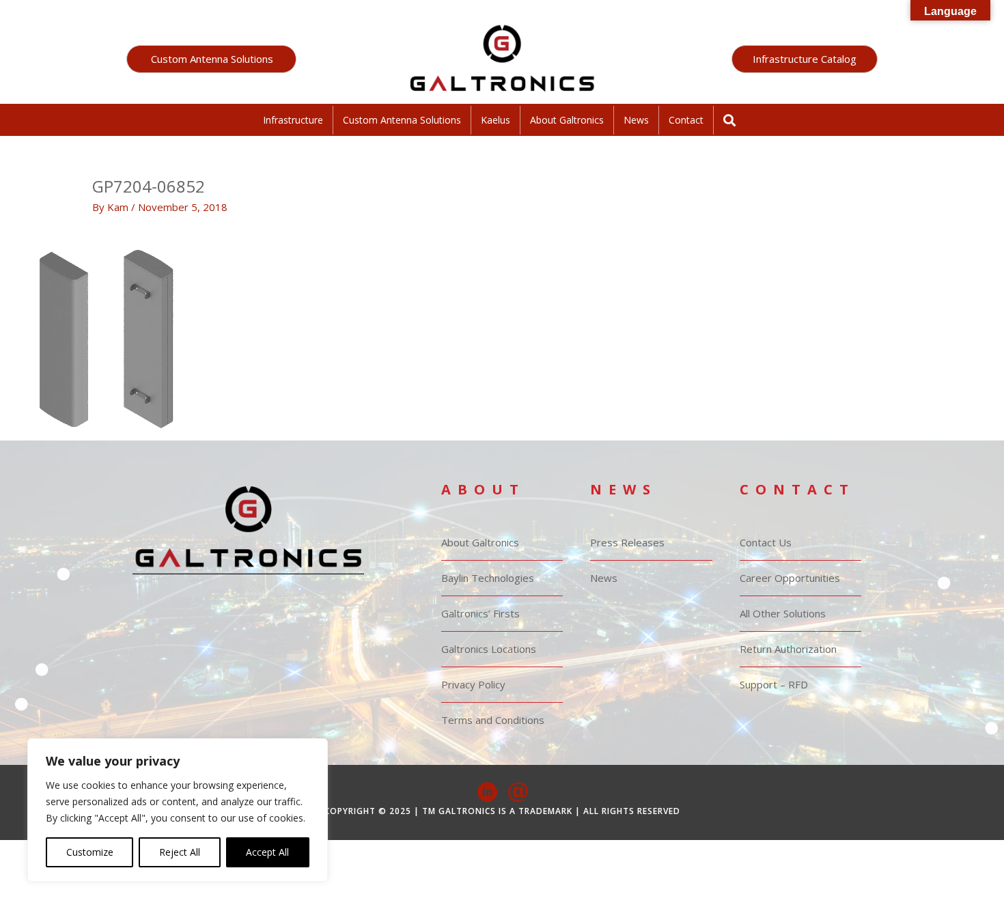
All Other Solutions (783, 613)
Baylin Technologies (487, 578)
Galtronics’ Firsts (480, 613)
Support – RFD (774, 684)
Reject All (179, 851)
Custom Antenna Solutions (402, 119)
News (636, 119)
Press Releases (627, 542)
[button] (211, 59)
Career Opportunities (790, 578)
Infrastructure (293, 119)
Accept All (267, 851)
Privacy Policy (473, 684)
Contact (686, 119)
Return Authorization (788, 649)
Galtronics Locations (488, 649)
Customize (89, 851)
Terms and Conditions (492, 720)
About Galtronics (567, 119)
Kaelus (495, 119)
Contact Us (766, 542)
